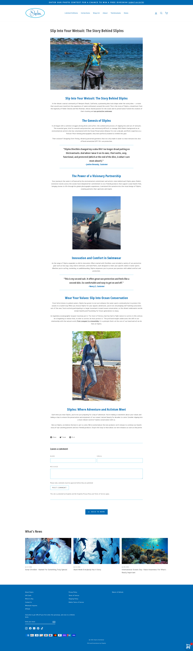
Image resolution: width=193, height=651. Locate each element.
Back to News (98, 512)
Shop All (96, 13)
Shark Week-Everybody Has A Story (87, 569)
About (105, 13)
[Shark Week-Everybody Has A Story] (96, 551)
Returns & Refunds (117, 592)
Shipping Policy (73, 599)
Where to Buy (29, 599)
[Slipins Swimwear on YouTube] (34, 628)
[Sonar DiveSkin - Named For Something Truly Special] (48, 551)
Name (52, 456)
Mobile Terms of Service (76, 602)
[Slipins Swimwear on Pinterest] (38, 628)
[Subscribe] (54, 622)
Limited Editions (71, 13)
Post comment (59, 488)
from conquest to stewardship (88, 321)
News (126, 13)
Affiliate (27, 609)
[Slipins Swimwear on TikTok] (42, 628)
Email (99, 456)
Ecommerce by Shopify (99, 643)
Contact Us (28, 602)
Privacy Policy (87, 494)
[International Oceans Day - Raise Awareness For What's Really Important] (145, 551)
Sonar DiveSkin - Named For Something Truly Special (46, 569)
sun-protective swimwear (103, 111)
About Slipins (29, 592)
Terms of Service (100, 494)
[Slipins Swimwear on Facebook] (30, 628)
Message (54, 467)
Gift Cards (28, 595)
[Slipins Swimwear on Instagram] (26, 628)
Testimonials (116, 13)
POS (88, 643)
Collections (85, 13)
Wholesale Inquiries (31, 605)
